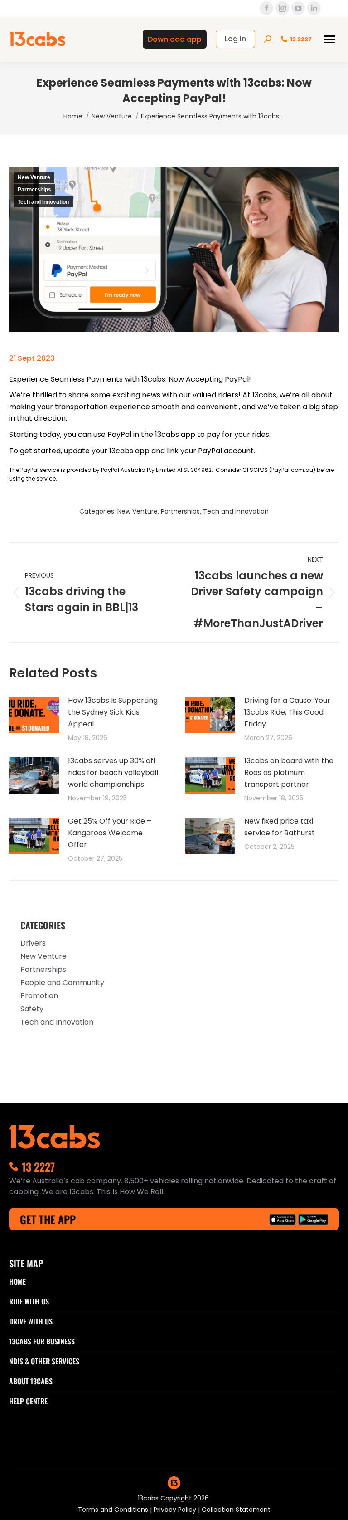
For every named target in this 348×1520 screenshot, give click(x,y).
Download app (175, 39)
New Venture (34, 177)
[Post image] (34, 715)
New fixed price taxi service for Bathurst (279, 827)
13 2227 (301, 39)
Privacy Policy (176, 1509)
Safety (32, 1009)
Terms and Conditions (114, 1509)
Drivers (33, 943)
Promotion (39, 995)
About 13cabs (31, 1381)
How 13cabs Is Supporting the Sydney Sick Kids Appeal (113, 712)
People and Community (62, 982)
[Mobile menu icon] (330, 39)
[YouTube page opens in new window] (298, 8)
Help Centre (28, 1401)
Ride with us (29, 1301)
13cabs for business (42, 1341)
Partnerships (34, 189)
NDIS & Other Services (44, 1361)
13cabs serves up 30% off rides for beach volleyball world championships (113, 772)
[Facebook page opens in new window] (266, 8)
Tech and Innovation (43, 202)
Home (17, 1281)
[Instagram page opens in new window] (282, 8)
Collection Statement (236, 1509)
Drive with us (31, 1321)
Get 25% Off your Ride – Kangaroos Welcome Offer (109, 833)
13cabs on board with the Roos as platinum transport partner (289, 772)
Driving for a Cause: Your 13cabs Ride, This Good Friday (287, 712)
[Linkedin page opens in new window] (314, 8)
